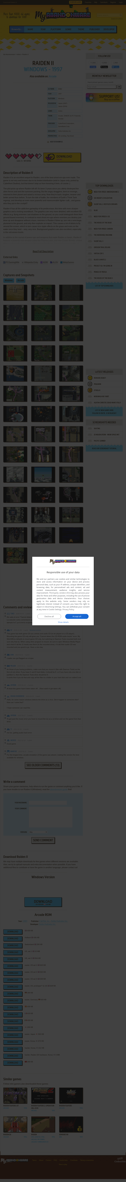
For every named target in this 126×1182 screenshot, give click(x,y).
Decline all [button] (49, 616)
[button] (63, 622)
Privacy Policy (68, 609)
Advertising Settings (53, 606)
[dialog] (63, 591)
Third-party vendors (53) (59, 593)
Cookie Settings (55, 609)
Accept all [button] (77, 616)
